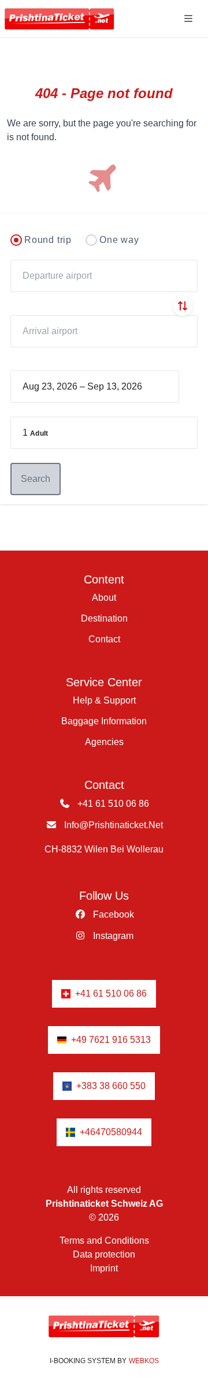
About (104, 598)
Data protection (104, 1254)
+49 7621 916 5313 (111, 1040)
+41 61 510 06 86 (112, 804)
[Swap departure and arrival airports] (182, 305)
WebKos (144, 1361)
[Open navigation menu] (188, 19)
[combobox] (104, 276)
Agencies (104, 742)
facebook (112, 914)
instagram (112, 936)
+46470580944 (111, 1132)
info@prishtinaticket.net (112, 825)
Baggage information (104, 721)
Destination (104, 618)
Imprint (104, 1268)
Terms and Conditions (104, 1240)
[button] (104, 433)
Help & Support (104, 700)
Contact (104, 639)
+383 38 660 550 (111, 1086)
